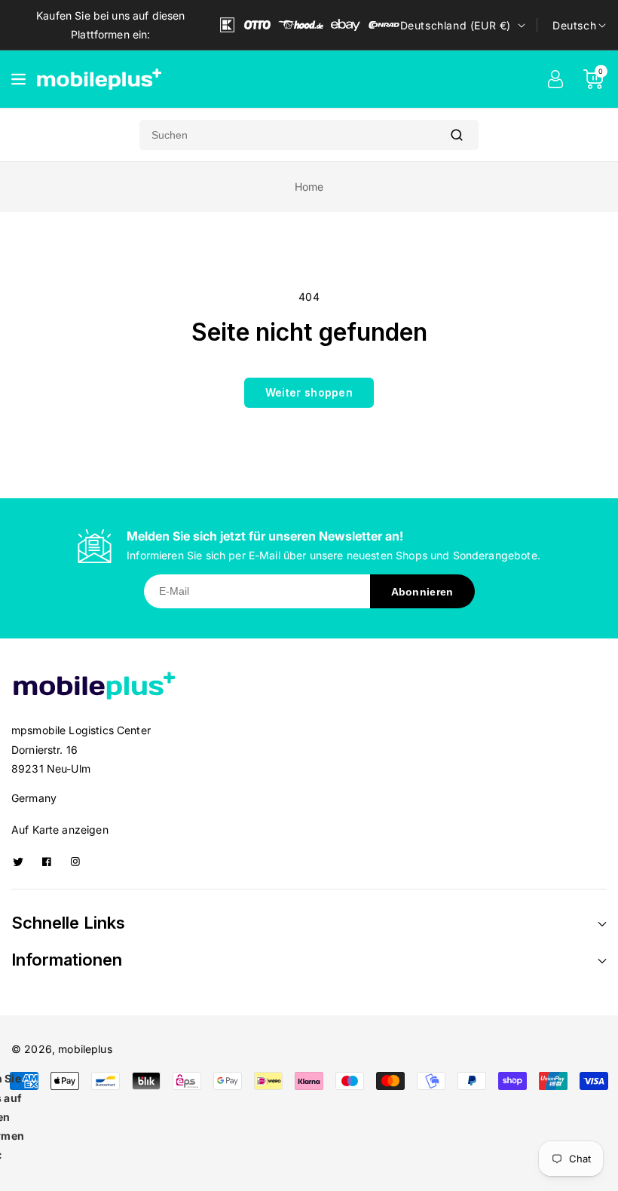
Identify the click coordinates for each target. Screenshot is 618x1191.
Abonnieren (422, 592)
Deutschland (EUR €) (455, 25)
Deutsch (574, 25)
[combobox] (287, 135)
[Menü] (18, 79)
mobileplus (85, 1049)
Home (309, 186)
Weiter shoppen (309, 392)
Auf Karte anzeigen (60, 829)
